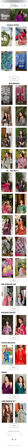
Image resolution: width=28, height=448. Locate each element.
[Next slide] (25, 15)
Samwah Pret (12, 445)
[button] (2, 5)
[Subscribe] (20, 434)
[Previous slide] (2, 15)
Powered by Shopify (17, 445)
